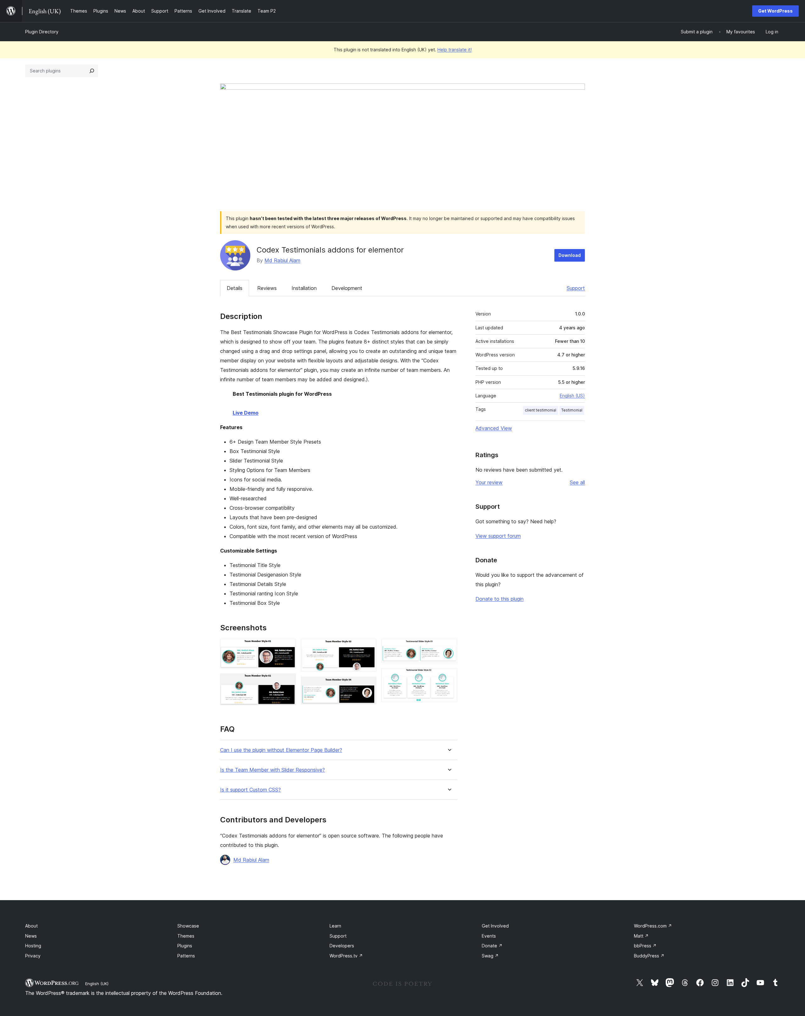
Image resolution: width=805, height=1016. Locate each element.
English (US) (572, 395)
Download (569, 255)
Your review (488, 482)
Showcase (188, 925)
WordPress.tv (346, 955)
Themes (185, 936)
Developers (342, 945)
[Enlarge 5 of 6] (449, 647)
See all (577, 482)
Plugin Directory (41, 31)
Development (346, 288)
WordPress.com (653, 925)
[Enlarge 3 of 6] (368, 647)
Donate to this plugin (499, 599)
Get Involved (495, 925)
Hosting (33, 945)
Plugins (184, 945)
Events (489, 936)
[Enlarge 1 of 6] (287, 647)
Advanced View (493, 428)
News (31, 936)
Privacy (33, 955)
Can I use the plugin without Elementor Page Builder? (281, 750)
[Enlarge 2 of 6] (287, 682)
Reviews (267, 288)
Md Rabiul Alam (282, 260)
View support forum (498, 536)
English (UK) (96, 983)
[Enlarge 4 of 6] (368, 685)
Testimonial (571, 410)
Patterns (186, 955)
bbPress (645, 945)
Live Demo (245, 413)
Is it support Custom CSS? (250, 790)
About (31, 925)
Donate (492, 945)
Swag (490, 955)
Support (576, 288)
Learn (335, 925)
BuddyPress (649, 955)
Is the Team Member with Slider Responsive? (272, 770)
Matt (641, 936)
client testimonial (540, 410)
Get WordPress (775, 11)
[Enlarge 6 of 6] (449, 676)
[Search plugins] (92, 71)
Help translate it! (454, 49)
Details (234, 288)
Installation (304, 288)
